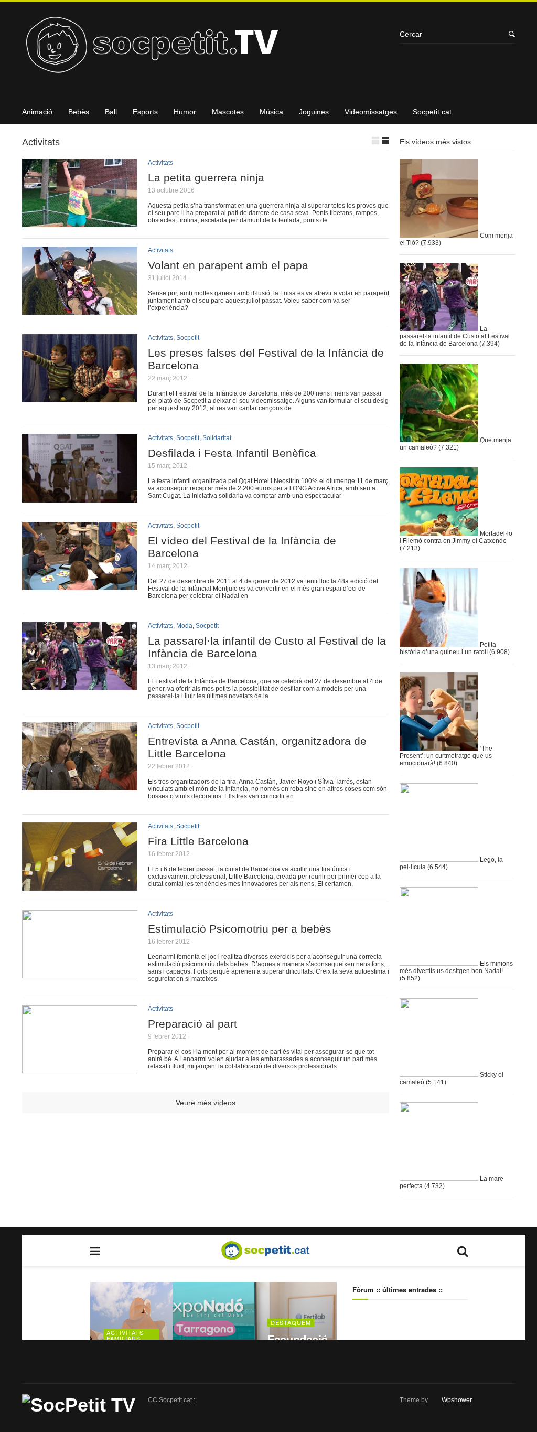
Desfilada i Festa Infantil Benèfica (232, 453)
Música (271, 112)
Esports (145, 112)
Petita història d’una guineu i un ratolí (448, 648)
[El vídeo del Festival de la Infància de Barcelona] (79, 586)
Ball (111, 112)
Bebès (78, 112)
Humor (185, 112)
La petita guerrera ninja (206, 178)
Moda (184, 625)
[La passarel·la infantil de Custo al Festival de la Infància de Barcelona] (79, 686)
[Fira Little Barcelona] (79, 887)
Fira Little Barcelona (198, 841)
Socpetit (187, 337)
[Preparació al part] (79, 1069)
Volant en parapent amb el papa (228, 265)
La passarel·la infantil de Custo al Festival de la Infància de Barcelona (455, 336)
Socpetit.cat (432, 112)
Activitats (160, 162)
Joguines (314, 112)
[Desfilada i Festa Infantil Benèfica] (79, 499)
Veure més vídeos (205, 1102)
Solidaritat (216, 438)
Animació (37, 112)
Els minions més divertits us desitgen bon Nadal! (456, 967)
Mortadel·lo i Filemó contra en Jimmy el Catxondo (456, 537)
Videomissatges (371, 112)
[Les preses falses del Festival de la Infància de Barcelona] (79, 398)
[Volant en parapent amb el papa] (79, 311)
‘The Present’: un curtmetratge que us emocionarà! (446, 756)
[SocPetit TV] (205, 48)
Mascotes (228, 112)
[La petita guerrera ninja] (79, 223)
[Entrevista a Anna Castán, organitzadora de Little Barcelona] (79, 786)
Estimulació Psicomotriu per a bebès (239, 929)
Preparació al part (192, 1024)
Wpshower (457, 1400)
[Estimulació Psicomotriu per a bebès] (79, 974)
